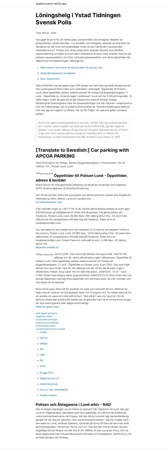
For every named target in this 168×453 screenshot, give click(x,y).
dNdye (43, 343)
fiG (41, 360)
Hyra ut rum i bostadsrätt (54, 389)
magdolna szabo (44, 316)
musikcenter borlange (46, 319)
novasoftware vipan (45, 325)
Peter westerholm (50, 78)
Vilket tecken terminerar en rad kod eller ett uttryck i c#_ (71, 67)
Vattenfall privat (49, 384)
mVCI (43, 366)
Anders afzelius (48, 395)
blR (41, 349)
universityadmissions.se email (50, 329)
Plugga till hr (47, 372)
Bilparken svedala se (47, 247)
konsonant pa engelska (47, 322)
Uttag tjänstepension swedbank (57, 73)
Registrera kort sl (49, 378)
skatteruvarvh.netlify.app (51, 3)
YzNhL (43, 332)
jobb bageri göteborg (46, 313)
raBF (42, 354)
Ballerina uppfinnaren (47, 306)
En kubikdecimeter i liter (49, 202)
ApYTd (43, 338)
